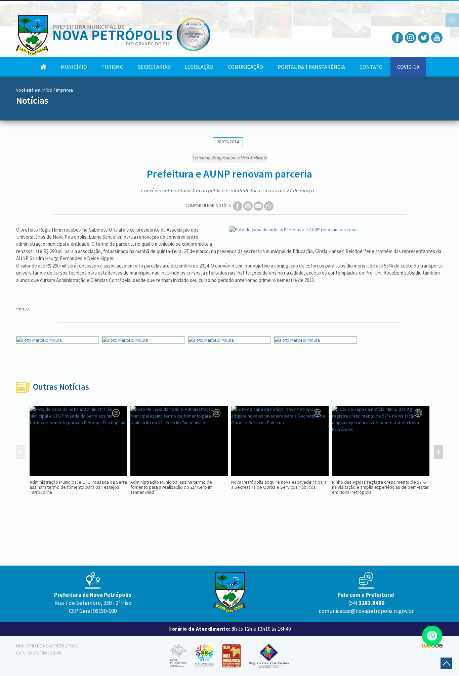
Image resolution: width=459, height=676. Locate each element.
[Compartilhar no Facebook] (238, 205)
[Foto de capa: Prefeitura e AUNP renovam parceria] (336, 229)
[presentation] (20, 453)
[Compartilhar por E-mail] (259, 205)
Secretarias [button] (154, 66)
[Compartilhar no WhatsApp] (269, 205)
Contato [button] (371, 66)
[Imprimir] (248, 205)
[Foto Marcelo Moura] (57, 340)
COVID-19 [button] (408, 66)
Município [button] (74, 66)
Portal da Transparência (311, 66)
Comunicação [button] (245, 66)
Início (47, 90)
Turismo (112, 66)
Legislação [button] (198, 66)
